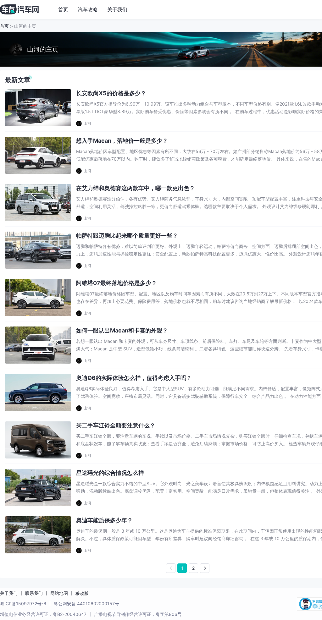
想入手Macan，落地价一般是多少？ (122, 140)
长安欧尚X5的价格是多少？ (111, 93)
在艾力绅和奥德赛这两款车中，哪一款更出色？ (135, 188)
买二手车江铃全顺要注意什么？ (115, 425)
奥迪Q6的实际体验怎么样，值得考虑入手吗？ (134, 378)
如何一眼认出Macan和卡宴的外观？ (122, 330)
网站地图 (59, 593)
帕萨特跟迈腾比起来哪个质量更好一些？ (127, 235)
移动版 (82, 593)
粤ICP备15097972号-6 (23, 603)
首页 (4, 26)
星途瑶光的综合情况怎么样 (110, 472)
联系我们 (34, 593)
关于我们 (9, 593)
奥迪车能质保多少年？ (104, 520)
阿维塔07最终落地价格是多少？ (116, 283)
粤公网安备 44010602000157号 (86, 603)
